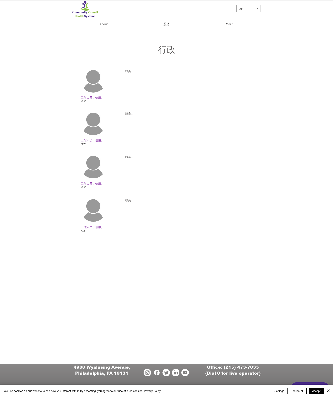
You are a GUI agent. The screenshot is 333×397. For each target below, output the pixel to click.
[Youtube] (185, 372)
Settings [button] (279, 391)
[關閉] (328, 391)
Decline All (297, 391)
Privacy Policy (152, 391)
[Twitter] (166, 372)
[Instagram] (147, 372)
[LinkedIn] (175, 372)
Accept (316, 391)
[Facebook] (157, 372)
